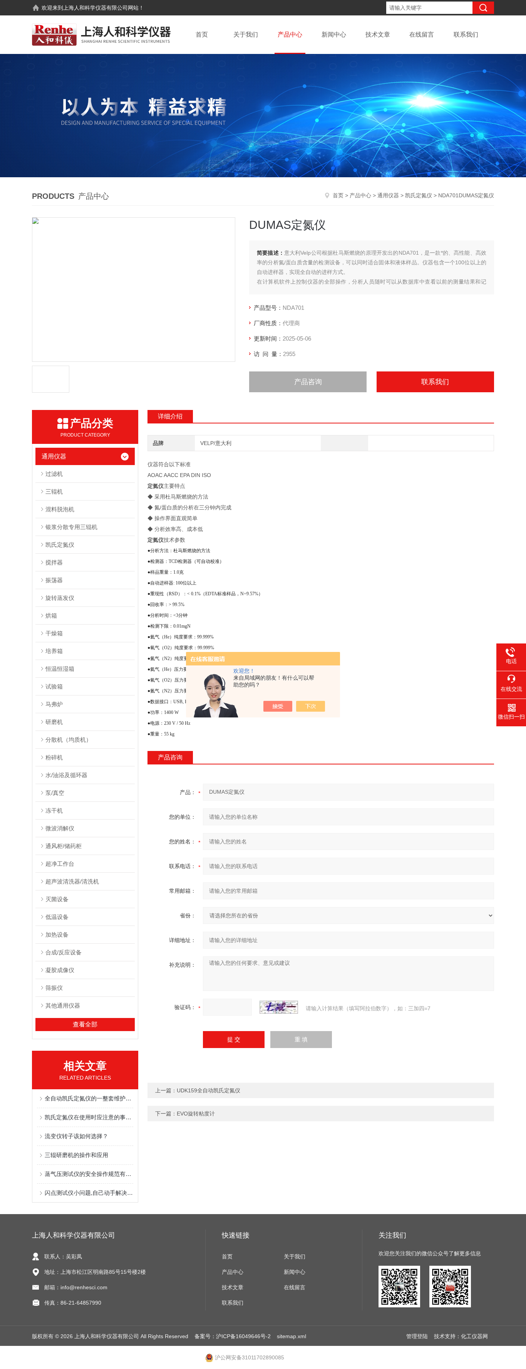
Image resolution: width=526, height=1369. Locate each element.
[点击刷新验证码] (279, 1007)
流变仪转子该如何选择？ (76, 1136)
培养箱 (54, 651)
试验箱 (54, 686)
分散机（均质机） (68, 739)
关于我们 (245, 34)
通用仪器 (388, 195)
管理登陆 (417, 1336)
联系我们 (466, 34)
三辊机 (54, 491)
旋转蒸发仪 (59, 598)
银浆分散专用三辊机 (71, 527)
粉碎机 (54, 757)
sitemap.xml (291, 1336)
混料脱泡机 (59, 509)
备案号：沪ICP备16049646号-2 (232, 1336)
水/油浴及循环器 (66, 775)
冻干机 (54, 810)
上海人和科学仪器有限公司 (95, 8)
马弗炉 (54, 704)
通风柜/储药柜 (63, 846)
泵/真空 (54, 792)
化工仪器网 (474, 1336)
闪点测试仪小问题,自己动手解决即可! (89, 1192)
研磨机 (54, 722)
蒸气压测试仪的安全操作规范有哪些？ (89, 1174)
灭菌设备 (57, 899)
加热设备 (57, 934)
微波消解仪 (59, 828)
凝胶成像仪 (59, 970)
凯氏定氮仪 (418, 195)
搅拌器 (54, 562)
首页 (202, 34)
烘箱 (51, 615)
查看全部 (85, 1024)
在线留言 (421, 34)
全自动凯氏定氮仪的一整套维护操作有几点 (89, 1098)
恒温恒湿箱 (59, 668)
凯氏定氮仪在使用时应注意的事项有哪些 (89, 1117)
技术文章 (377, 34)
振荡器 (54, 580)
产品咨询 (308, 382)
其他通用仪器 (62, 1005)
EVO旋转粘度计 (196, 1113)
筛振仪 (54, 987)
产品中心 (290, 34)
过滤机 (54, 473)
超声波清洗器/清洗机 (72, 881)
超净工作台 (59, 863)
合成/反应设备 (63, 952)
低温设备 (57, 917)
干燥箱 (54, 633)
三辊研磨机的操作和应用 (76, 1155)
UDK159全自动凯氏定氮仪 (208, 1090)
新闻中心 (334, 34)
